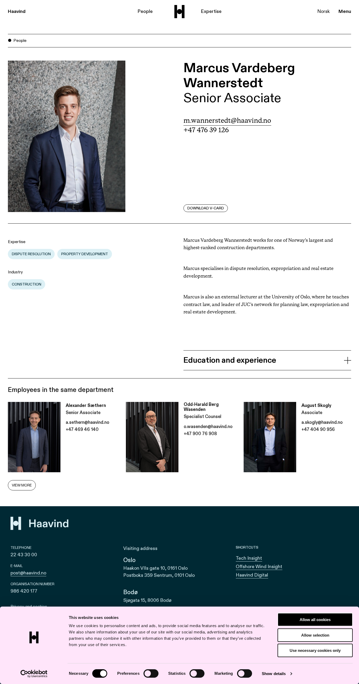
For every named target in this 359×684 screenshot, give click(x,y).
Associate (311, 412)
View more (22, 485)
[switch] (150, 673)
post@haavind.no (28, 573)
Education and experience (229, 360)
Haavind (16, 11)
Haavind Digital (252, 575)
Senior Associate (232, 98)
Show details (274, 673)
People (145, 11)
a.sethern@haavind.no (87, 422)
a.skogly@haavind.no (322, 422)
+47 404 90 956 (318, 429)
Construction (26, 284)
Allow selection (315, 635)
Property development (84, 254)
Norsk (323, 11)
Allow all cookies (315, 619)
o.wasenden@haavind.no (208, 426)
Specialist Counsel (202, 416)
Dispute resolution (31, 254)
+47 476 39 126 (206, 130)
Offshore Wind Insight (259, 567)
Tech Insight (249, 558)
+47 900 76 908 (200, 433)
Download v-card (205, 208)
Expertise (211, 11)
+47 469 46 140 (82, 429)
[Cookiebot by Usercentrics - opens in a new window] (34, 674)
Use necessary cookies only (315, 650)
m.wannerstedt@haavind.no (227, 120)
